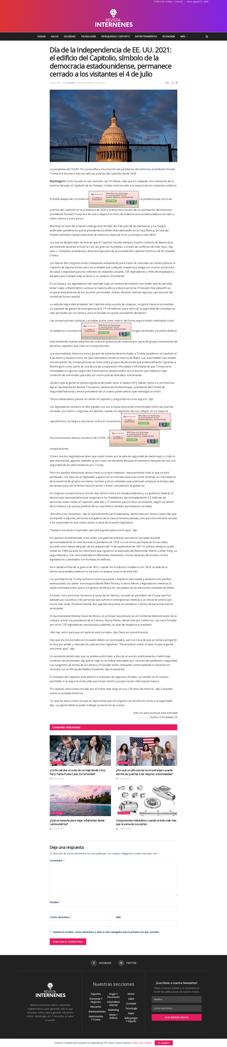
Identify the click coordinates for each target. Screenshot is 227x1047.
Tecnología (88, 36)
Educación (95, 1006)
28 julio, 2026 (57, 778)
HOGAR (41, 36)
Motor (131, 993)
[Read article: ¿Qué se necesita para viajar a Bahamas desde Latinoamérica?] (80, 800)
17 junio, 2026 (57, 828)
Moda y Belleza (113, 1016)
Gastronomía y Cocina (96, 1018)
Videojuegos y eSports (115, 36)
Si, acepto (164, 1042)
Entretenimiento (146, 36)
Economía (168, 36)
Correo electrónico (61, 917)
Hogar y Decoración (113, 995)
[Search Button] (207, 36)
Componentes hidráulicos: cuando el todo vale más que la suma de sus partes (146, 822)
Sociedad (70, 36)
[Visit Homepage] (113, 18)
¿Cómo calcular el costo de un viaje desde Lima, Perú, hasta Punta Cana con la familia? (77, 772)
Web (118, 917)
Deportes (96, 993)
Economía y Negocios (95, 1000)
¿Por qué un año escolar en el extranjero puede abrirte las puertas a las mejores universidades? (144, 772)
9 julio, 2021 (55, 82)
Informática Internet (113, 1003)
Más (182, 36)
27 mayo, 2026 (124, 828)
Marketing (113, 1009)
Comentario (57, 860)
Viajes (131, 1013)
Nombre (55, 902)
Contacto (178, 1)
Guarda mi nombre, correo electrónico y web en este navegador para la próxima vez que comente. (106, 932)
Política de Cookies (163, 1)
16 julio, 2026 (123, 778)
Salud (54, 36)
